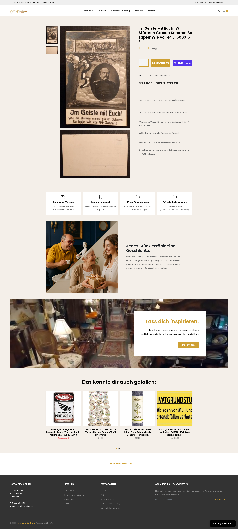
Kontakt (104, 490)
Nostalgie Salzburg (26, 523)
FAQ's (103, 495)
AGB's (66, 503)
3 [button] (121, 448)
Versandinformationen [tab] (167, 83)
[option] (63, 420)
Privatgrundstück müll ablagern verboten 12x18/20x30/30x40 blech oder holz (175, 432)
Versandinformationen (110, 508)
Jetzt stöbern (188, 345)
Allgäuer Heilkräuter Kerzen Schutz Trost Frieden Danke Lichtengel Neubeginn (138, 432)
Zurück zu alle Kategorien (120, 464)
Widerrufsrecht (107, 499)
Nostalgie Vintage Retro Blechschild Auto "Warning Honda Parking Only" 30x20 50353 (63, 432)
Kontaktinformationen (74, 495)
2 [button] (119, 448)
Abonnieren (220, 499)
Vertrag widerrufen (222, 523)
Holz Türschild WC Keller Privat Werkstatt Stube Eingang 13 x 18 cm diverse (100, 432)
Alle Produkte (70, 490)
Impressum (69, 499)
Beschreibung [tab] (145, 83)
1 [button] (116, 448)
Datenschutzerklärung (110, 503)
